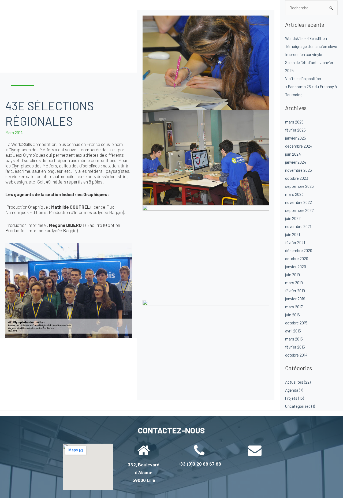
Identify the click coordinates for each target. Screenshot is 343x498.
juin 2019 (292, 274)
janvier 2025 (295, 138)
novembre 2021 (298, 226)
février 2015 (295, 347)
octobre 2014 (296, 355)
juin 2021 (292, 234)
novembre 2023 (298, 170)
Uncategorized (298, 406)
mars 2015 (294, 338)
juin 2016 (292, 314)
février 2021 (295, 242)
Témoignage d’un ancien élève (311, 46)
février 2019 (295, 290)
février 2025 (295, 130)
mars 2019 (294, 282)
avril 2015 (293, 330)
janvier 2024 (295, 162)
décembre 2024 (298, 146)
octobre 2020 (296, 258)
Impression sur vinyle (303, 54)
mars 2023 (294, 194)
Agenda (291, 390)
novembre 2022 (298, 202)
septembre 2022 (299, 210)
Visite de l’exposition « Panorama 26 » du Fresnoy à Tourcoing (311, 86)
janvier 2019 (295, 298)
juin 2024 (293, 154)
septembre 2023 (299, 186)
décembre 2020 (298, 250)
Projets (291, 398)
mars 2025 (294, 121)
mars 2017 (294, 306)
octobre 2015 (296, 322)
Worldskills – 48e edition (306, 38)
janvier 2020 (295, 266)
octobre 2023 (296, 178)
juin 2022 (293, 218)
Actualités (294, 382)
